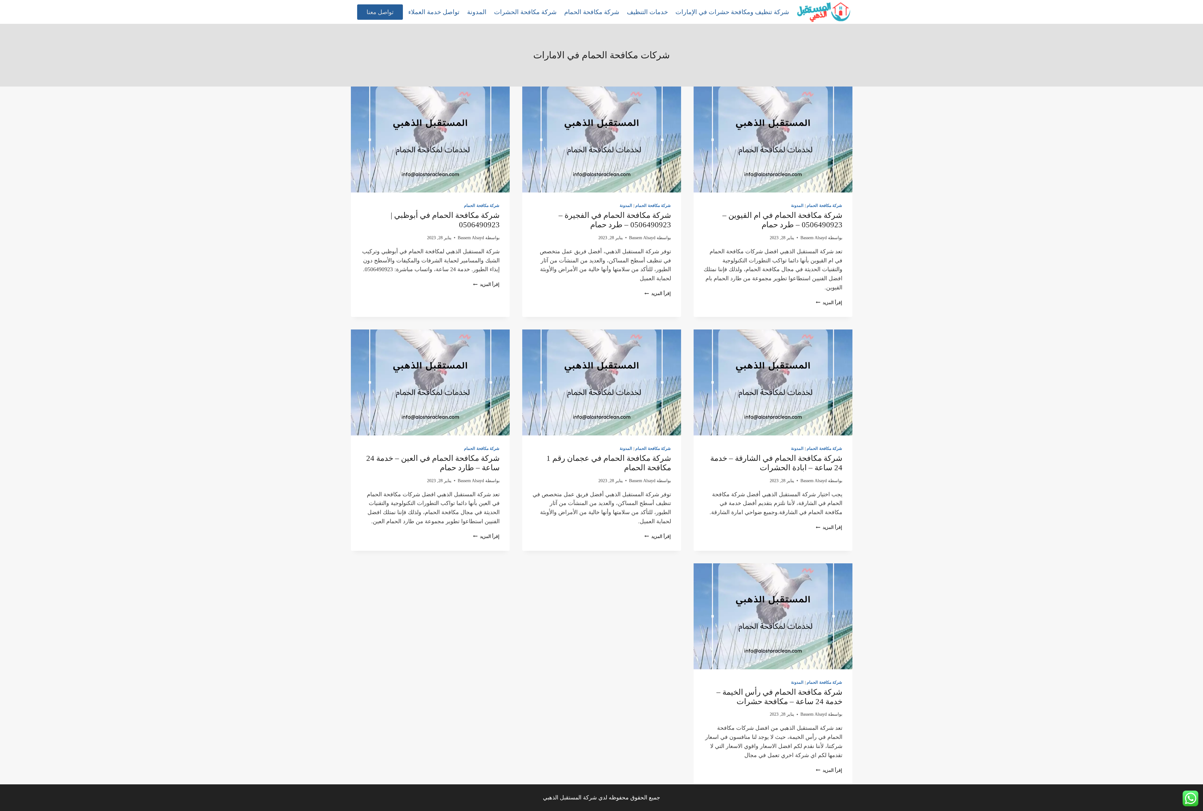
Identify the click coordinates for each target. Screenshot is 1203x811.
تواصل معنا (380, 12)
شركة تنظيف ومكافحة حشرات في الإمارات (732, 11)
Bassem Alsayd (813, 237)
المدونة (477, 11)
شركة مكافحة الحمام (591, 11)
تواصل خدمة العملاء (434, 11)
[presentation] (773, 139)
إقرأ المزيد (829, 302)
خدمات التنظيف (647, 11)
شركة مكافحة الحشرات (525, 11)
